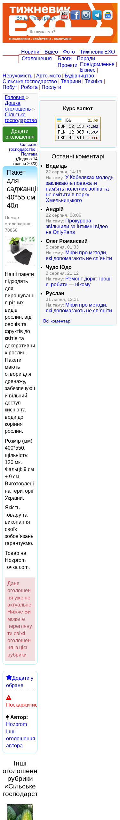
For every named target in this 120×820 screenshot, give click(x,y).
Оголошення (37, 58)
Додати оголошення (20, 134)
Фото (69, 51)
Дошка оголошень (18, 106)
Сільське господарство (30, 81)
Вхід (21, 18)
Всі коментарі (57, 320)
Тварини (71, 81)
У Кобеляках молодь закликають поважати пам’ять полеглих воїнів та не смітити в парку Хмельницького (79, 189)
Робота (29, 87)
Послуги (51, 87)
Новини (30, 51)
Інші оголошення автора (20, 739)
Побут (10, 87)
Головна (15, 97)
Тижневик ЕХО (97, 51)
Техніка (93, 81)
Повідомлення (97, 64)
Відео (51, 51)
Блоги (65, 58)
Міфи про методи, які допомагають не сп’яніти (79, 255)
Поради (86, 58)
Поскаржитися (23, 705)
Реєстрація (43, 18)
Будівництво (79, 75)
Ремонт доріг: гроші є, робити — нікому (79, 281)
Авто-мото (48, 75)
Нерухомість (17, 75)
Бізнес (87, 70)
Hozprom (16, 724)
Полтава (29, 154)
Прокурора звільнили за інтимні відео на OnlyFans (77, 226)
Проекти (67, 65)
